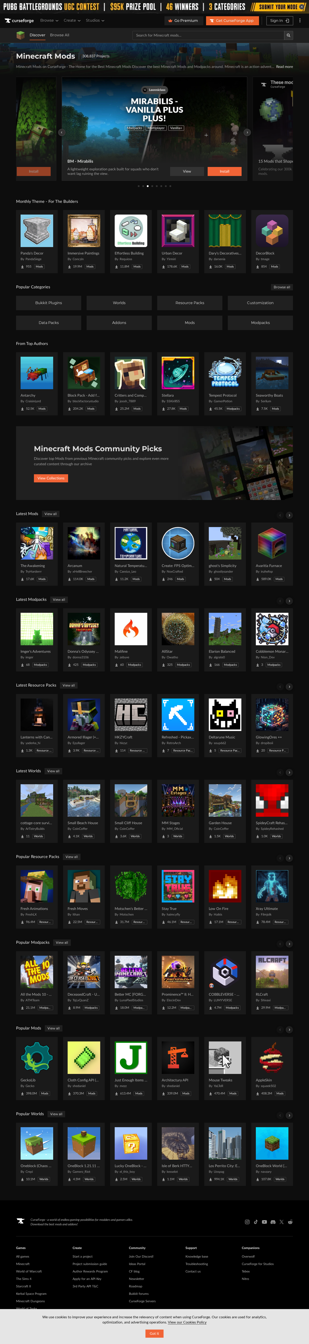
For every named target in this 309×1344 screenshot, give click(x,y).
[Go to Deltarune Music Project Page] (225, 725)
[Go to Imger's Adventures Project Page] (37, 639)
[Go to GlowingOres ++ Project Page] (272, 725)
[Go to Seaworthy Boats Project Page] (272, 383)
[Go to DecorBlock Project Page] (272, 241)
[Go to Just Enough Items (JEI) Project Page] (131, 1068)
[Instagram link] (247, 1222)
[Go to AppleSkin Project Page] (272, 1068)
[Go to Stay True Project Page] (178, 897)
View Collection (212, 171)
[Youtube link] (264, 1222)
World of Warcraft (29, 1271)
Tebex (246, 1271)
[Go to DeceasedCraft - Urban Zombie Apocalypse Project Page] (84, 982)
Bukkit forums (139, 1293)
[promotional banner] (154, 7)
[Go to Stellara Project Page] (178, 383)
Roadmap (135, 1286)
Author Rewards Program (90, 1271)
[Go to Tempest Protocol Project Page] (225, 383)
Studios (93, 20)
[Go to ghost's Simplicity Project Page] (225, 554)
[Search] (288, 35)
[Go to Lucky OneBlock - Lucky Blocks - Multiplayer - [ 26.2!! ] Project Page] (131, 1154)
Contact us (193, 1271)
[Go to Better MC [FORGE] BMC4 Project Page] (131, 982)
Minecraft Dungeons (30, 1301)
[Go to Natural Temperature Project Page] (131, 554)
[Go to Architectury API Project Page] (178, 1068)
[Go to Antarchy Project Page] (37, 383)
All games (22, 1256)
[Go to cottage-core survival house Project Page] (37, 811)
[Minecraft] (20, 35)
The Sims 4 (23, 1279)
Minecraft (23, 1264)
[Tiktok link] (256, 1222)
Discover (37, 35)
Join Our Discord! (141, 1256)
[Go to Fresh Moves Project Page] (84, 897)
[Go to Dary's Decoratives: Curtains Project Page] (225, 241)
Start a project (83, 1256)
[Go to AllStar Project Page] (178, 639)
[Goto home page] (20, 21)
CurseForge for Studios (258, 1264)
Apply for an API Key (87, 1279)
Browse (47, 20)
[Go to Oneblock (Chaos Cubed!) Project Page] (37, 1154)
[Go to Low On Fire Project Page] (225, 897)
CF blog (134, 1271)
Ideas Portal (137, 1264)
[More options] (299, 20)
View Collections (51, 478)
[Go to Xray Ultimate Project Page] (272, 897)
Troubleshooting (196, 1264)
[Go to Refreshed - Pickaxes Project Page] (178, 725)
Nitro (245, 1279)
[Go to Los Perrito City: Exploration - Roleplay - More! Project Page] (225, 1154)
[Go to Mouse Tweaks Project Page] (225, 1068)
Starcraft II (23, 1286)
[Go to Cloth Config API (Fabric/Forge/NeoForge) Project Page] (84, 1068)
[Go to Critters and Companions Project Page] (131, 383)
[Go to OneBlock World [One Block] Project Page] (272, 1154)
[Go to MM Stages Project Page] (178, 811)
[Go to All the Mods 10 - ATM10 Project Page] (37, 982)
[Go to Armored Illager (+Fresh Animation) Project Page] (84, 725)
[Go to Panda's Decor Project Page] (37, 241)
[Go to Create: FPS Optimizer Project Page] (178, 554)
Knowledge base (196, 1256)
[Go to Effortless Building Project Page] (131, 241)
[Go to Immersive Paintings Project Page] (84, 241)
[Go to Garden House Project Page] (225, 811)
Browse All (59, 35)
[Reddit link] (290, 1222)
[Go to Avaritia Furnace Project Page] (272, 554)
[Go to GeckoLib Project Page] (37, 1068)
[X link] (281, 1222)
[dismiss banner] (301, 6)
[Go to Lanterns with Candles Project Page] (37, 725)
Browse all (282, 287)
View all (51, 514)
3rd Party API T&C (85, 1286)
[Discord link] (273, 1222)
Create (70, 20)
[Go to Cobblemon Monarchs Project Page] (272, 639)
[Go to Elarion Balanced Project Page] (225, 639)
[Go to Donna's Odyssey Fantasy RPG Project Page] (84, 639)
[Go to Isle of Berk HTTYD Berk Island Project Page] (178, 1154)
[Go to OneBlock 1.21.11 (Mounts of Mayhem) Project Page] (84, 1154)
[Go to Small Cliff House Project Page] (131, 811)
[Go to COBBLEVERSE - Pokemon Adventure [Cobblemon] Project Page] (225, 982)
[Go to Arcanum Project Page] (84, 554)
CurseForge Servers (142, 1301)
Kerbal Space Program (31, 1293)
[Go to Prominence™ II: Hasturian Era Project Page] (178, 982)
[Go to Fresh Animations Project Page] (37, 897)
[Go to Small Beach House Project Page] (84, 811)
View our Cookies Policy (187, 1322)
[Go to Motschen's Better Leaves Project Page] (131, 897)
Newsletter (136, 1279)
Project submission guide (90, 1264)
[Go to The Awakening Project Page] (37, 554)
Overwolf (248, 1256)
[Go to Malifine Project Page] (131, 639)
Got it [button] (154, 1333)
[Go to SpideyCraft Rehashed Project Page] (272, 811)
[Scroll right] (289, 515)
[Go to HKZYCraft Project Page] (131, 725)
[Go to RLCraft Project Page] (272, 982)
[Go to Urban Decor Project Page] (178, 241)
